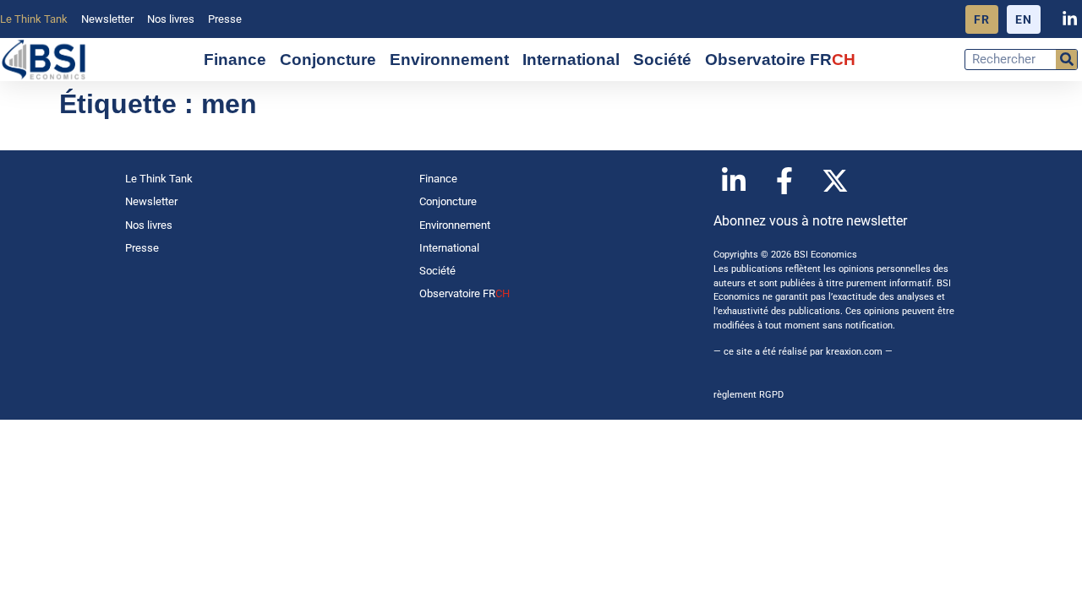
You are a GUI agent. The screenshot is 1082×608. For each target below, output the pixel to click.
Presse (225, 19)
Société (662, 59)
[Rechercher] (1066, 59)
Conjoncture (328, 59)
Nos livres (170, 19)
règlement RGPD (748, 394)
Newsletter (107, 19)
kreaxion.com (854, 351)
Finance (235, 59)
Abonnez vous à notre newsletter (810, 221)
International (571, 59)
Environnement (449, 59)
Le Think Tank (34, 19)
